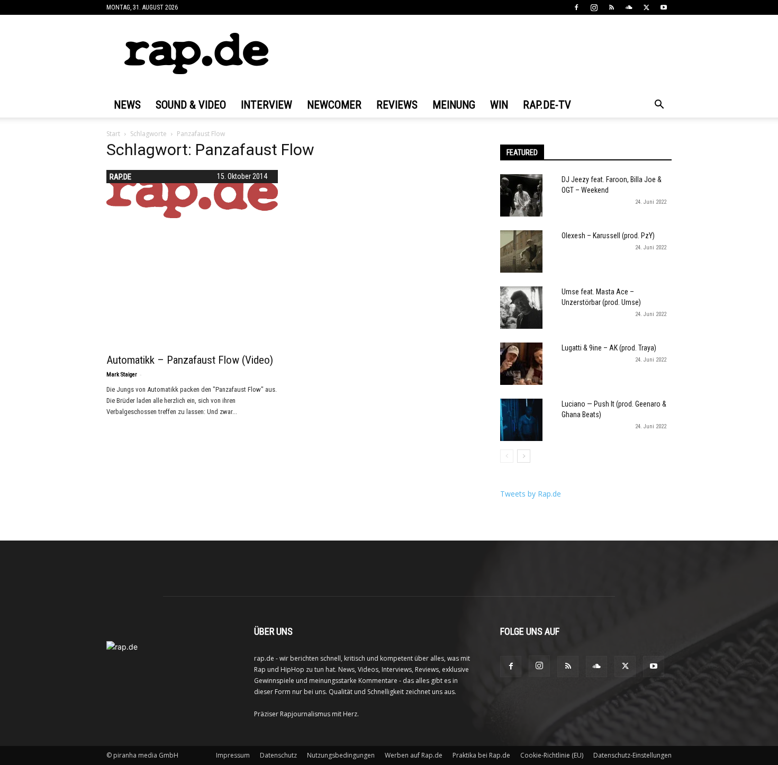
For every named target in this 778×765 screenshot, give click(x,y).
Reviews (397, 104)
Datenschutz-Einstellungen (632, 755)
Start (113, 133)
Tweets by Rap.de (530, 494)
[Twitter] (646, 7)
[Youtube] (664, 7)
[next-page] (523, 456)
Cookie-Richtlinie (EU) (551, 755)
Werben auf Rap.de (413, 755)
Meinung (453, 104)
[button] (659, 106)
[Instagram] (594, 7)
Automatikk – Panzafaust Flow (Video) (189, 360)
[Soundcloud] (629, 7)
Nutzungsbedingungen (341, 755)
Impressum (233, 755)
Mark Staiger (121, 374)
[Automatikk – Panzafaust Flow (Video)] (192, 194)
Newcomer (334, 104)
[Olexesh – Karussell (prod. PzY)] (521, 251)
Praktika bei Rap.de (481, 755)
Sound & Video (191, 104)
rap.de (120, 177)
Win (499, 104)
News (127, 104)
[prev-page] (506, 456)
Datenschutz (278, 755)
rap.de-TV (547, 104)
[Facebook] (576, 7)
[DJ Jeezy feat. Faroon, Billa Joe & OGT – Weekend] (521, 195)
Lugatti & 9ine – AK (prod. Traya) (609, 348)
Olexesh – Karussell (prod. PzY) (608, 235)
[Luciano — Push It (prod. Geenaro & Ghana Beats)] (521, 420)
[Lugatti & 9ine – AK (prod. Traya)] (521, 364)
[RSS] (611, 7)
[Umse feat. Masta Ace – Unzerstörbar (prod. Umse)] (521, 307)
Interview (266, 104)
